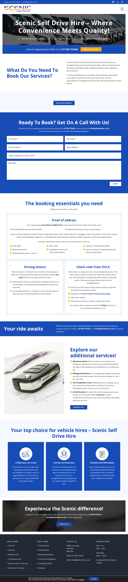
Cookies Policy (43, 550)
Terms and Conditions (47, 559)
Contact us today (91, 49)
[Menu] (122, 9)
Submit (115, 184)
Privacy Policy (43, 545)
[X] (117, 2)
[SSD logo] (17, 9)
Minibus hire (13, 554)
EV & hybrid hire (14, 559)
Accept (94, 579)
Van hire (11, 550)
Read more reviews (64, 103)
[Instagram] (122, 2)
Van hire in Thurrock (16, 568)
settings (81, 580)
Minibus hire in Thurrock (18, 563)
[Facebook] (113, 2)
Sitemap (41, 568)
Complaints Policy (45, 563)
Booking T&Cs (78, 407)
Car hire (11, 545)
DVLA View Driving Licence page (96, 294)
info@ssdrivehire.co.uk (99, 128)
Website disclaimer (45, 554)
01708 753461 (70, 49)
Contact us (64, 524)
